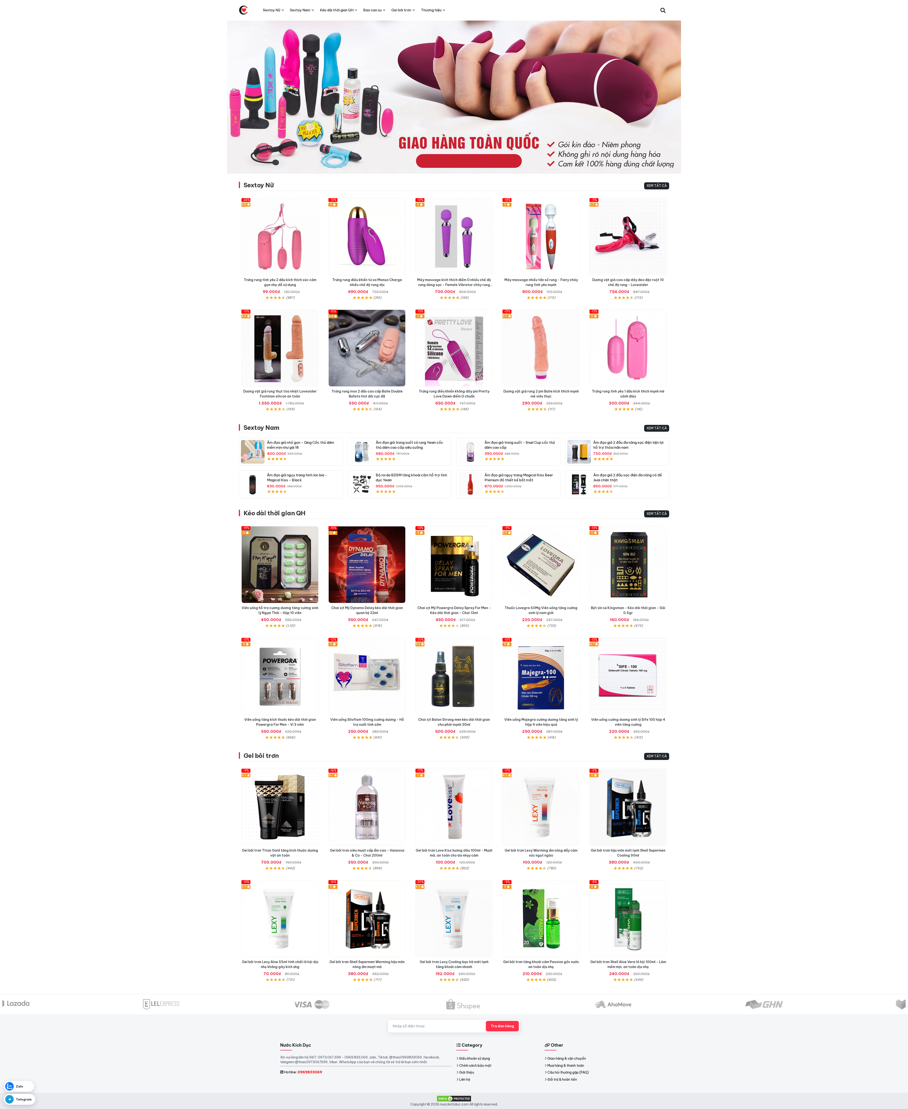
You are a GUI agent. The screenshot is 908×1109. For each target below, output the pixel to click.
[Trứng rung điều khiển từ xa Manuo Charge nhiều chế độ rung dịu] (367, 236)
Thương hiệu (431, 10)
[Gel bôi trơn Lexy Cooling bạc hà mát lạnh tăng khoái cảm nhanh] (454, 918)
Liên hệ (464, 1079)
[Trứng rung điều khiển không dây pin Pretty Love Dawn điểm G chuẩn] (454, 348)
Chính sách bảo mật (475, 1065)
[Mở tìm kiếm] (663, 10)
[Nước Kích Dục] (243, 10)
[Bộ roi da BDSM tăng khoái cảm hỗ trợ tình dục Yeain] (361, 484)
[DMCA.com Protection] (454, 1098)
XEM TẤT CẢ (656, 185)
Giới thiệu (466, 1072)
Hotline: (303, 1072)
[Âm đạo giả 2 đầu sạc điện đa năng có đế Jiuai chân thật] (579, 484)
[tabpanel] (454, 97)
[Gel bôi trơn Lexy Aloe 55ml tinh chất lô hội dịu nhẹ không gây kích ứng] (280, 918)
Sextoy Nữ (259, 185)
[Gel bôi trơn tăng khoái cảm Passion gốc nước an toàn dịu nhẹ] (541, 918)
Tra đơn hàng (502, 1026)
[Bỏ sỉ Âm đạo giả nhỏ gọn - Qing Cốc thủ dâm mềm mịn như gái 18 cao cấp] (253, 452)
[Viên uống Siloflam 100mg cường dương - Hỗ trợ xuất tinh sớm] (367, 676)
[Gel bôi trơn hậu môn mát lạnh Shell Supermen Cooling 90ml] (628, 807)
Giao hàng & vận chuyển (566, 1058)
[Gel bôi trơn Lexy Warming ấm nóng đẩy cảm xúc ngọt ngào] (541, 807)
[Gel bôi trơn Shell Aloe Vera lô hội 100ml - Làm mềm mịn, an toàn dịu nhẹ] (628, 918)
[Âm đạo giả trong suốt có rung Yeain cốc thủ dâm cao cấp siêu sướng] (361, 452)
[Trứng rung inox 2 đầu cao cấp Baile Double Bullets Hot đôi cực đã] (367, 348)
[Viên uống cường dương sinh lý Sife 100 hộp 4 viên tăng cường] (628, 676)
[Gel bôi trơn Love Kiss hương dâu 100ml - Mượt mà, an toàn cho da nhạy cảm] (454, 807)
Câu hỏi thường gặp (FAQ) (568, 1072)
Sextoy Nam (261, 427)
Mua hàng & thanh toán (565, 1065)
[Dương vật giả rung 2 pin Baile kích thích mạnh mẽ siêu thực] (541, 348)
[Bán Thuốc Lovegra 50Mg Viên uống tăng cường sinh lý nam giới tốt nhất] (541, 564)
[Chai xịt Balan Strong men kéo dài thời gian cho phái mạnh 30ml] (454, 676)
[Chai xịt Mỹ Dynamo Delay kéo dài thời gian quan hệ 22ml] (367, 564)
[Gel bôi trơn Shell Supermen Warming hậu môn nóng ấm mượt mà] (367, 918)
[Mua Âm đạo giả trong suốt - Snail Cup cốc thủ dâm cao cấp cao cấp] (470, 452)
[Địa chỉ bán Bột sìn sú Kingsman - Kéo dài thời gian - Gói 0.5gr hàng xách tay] (628, 564)
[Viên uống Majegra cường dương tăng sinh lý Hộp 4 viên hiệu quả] (541, 676)
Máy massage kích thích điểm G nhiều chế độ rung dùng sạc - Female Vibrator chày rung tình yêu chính (454, 285)
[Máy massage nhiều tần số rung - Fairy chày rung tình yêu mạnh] (541, 236)
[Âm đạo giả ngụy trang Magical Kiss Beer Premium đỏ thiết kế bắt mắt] (470, 484)
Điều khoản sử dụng (474, 1058)
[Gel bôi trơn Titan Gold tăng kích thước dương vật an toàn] (280, 807)
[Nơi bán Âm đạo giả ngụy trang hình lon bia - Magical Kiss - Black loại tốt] (253, 484)
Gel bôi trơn (261, 755)
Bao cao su (372, 10)
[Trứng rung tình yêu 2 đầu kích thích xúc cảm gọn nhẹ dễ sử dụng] (280, 236)
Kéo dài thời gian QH (275, 513)
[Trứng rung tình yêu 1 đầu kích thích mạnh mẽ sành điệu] (628, 348)
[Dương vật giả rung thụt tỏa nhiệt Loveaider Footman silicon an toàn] (280, 348)
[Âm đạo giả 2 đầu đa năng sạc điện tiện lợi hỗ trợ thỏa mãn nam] (579, 452)
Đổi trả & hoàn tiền (562, 1079)
